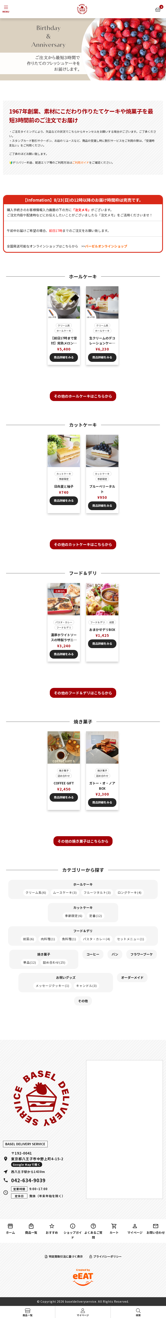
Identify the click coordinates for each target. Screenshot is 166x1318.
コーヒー (92, 954)
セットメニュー (130, 939)
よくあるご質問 (93, 1234)
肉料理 (48, 939)
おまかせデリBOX (102, 629)
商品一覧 (31, 1232)
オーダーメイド (132, 977)
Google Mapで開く (26, 1164)
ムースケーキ (65, 892)
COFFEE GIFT (64, 783)
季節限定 (64, 479)
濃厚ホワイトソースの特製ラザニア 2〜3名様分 (64, 637)
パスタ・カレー (63, 622)
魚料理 (69, 939)
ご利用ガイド (80, 162)
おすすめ (52, 1232)
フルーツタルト (97, 892)
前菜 (111, 622)
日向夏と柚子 (63, 486)
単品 (29, 962)
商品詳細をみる (64, 357)
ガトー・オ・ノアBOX (102, 786)
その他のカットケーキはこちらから (83, 544)
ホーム (10, 1232)
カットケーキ (63, 473)
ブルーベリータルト (102, 489)
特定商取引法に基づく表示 (66, 1256)
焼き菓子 (64, 770)
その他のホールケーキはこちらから (83, 396)
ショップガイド (73, 1234)
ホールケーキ (63, 330)
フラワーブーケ (141, 954)
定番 (95, 916)
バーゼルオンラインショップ (106, 246)
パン (115, 954)
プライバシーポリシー (107, 1256)
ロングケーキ (130, 892)
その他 (83, 1000)
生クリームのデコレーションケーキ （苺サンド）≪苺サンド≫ (102, 341)
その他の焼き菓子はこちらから (83, 841)
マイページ (135, 1232)
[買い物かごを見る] (158, 9)
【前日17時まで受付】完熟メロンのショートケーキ (64, 341)
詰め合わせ (64, 775)
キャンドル (86, 985)
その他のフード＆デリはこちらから (83, 692)
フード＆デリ (63, 627)
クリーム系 (64, 325)
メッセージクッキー (52, 985)
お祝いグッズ (66, 977)
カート (114, 1232)
